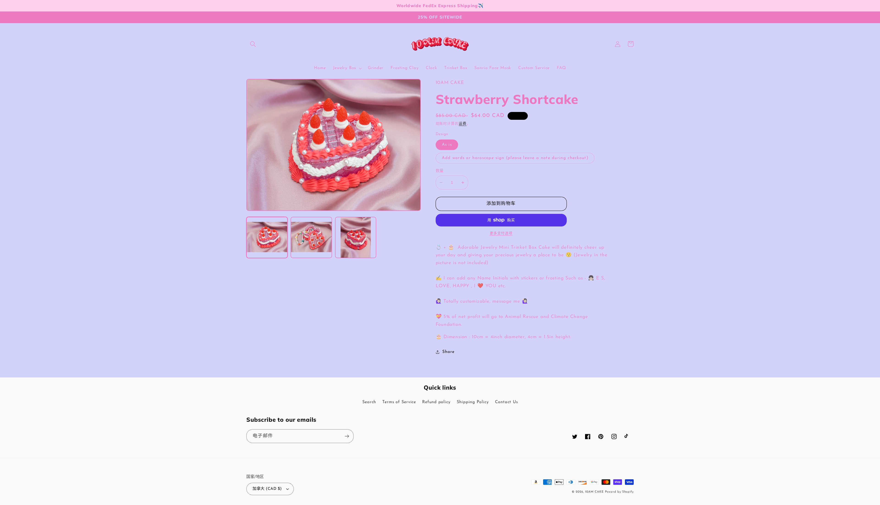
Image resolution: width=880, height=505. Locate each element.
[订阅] (346, 436)
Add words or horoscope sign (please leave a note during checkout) (515, 158)
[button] (252, 43)
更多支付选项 (501, 233)
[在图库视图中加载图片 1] (267, 237)
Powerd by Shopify (619, 491)
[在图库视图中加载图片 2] (311, 237)
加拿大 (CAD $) (267, 489)
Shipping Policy (473, 402)
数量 (440, 171)
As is (447, 144)
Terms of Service (399, 402)
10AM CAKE (594, 491)
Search (369, 402)
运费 (463, 124)
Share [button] (448, 352)
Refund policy (436, 402)
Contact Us (506, 402)
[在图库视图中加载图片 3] (355, 237)
